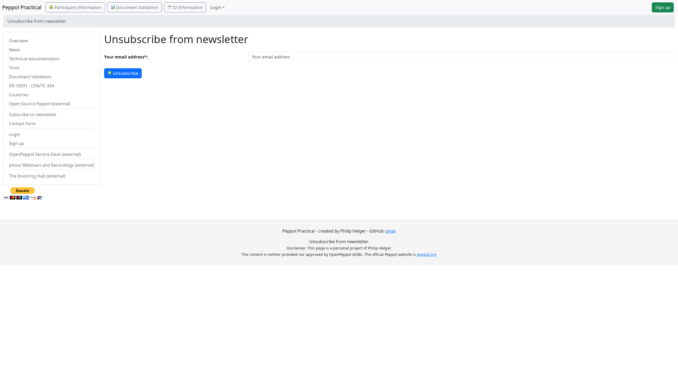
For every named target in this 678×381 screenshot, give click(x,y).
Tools (14, 68)
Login (14, 134)
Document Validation (136, 7)
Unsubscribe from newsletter (338, 241)
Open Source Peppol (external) (39, 104)
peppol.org (426, 254)
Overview (18, 41)
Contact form (22, 123)
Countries (19, 95)
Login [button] (215, 7)
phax (391, 231)
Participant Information (77, 7)
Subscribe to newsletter (33, 114)
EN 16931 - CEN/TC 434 (31, 86)
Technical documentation (34, 59)
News (14, 50)
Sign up (662, 7)
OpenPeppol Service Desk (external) (45, 154)
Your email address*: (126, 57)
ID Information (187, 7)
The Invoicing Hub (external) (37, 176)
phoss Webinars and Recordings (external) (51, 165)
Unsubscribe (125, 73)
